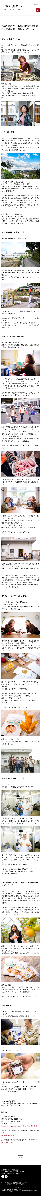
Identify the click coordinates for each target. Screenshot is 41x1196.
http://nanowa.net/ (7, 1142)
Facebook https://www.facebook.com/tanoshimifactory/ (20, 1126)
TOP (20, 1157)
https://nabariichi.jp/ (7, 1135)
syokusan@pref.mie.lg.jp (12, 1173)
